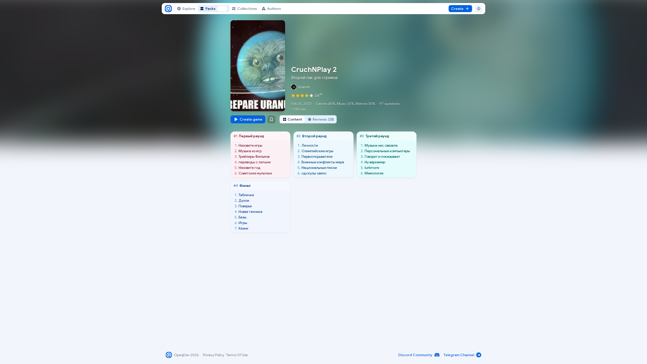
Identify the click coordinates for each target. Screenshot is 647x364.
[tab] (292, 119)
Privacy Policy (213, 355)
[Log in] (478, 8)
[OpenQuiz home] (168, 8)
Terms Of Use (237, 355)
